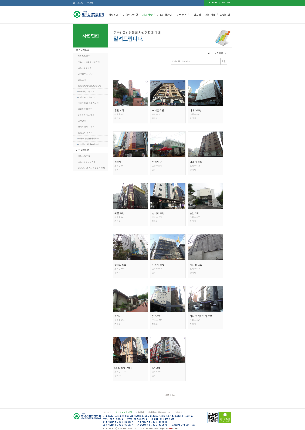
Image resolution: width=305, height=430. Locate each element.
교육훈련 (82, 121)
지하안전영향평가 (86, 97)
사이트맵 (89, 2)
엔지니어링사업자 (86, 115)
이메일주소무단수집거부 (159, 412)
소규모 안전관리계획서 (88, 138)
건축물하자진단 (85, 74)
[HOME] (208, 53)
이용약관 (140, 412)
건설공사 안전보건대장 (88, 144)
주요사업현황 (82, 50)
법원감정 (82, 79)
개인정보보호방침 (123, 412)
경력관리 (225, 15)
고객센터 (178, 412)
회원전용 (210, 15)
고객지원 (196, 15)
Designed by (168, 429)
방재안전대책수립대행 (88, 103)
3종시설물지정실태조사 (89, 62)
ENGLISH (226, 2)
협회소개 (113, 15)
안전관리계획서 (85, 132)
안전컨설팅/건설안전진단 (89, 85)
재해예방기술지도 (86, 91)
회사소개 (107, 412)
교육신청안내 (164, 15)
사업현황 (147, 15)
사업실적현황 (82, 150)
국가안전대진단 (85, 109)
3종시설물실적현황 (87, 162)
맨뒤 (173, 395)
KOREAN (213, 2)
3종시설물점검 (85, 68)
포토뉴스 (181, 15)
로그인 (80, 2)
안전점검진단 (84, 56)
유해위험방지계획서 (87, 126)
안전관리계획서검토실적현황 (91, 168)
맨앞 (167, 395)
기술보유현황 (130, 15)
